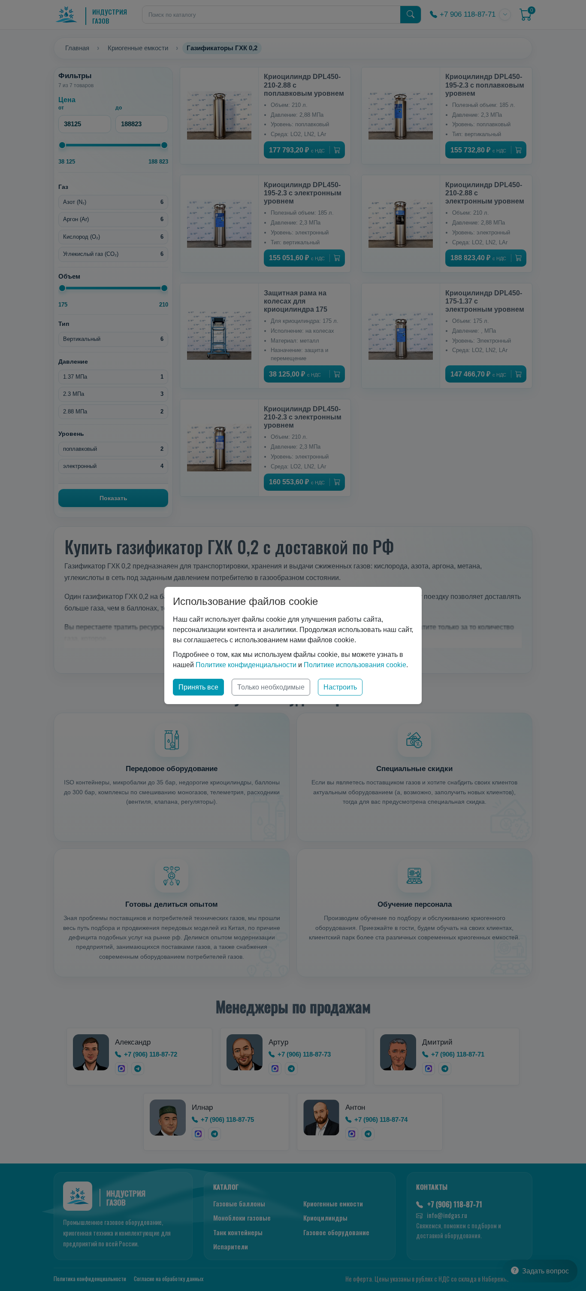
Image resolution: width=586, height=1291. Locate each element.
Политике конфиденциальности (246, 664)
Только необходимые (271, 687)
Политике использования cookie (355, 664)
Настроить (340, 687)
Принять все (198, 687)
